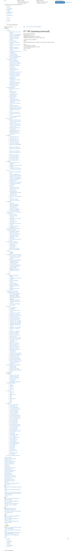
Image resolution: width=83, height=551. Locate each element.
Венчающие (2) (8, 473)
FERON (8, 161)
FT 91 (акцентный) (14, 420)
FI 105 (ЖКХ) (12, 406)
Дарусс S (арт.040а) (14, 342)
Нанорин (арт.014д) (14, 333)
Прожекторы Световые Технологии (14, 66)
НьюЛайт (9, 390)
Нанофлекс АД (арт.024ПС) (15, 354)
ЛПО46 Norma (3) (8, 469)
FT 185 (11, 451)
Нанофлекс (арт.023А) (14, 355)
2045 (11, 397)
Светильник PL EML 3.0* (15, 151)
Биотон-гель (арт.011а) (15, 335)
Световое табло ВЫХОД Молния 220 (15, 304)
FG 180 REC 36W (13, 439)
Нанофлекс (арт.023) (14, 316)
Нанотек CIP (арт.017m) (15, 319)
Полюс (11, 384)
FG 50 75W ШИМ (13, 450)
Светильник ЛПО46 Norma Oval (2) (12, 483)
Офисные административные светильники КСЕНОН (14, 204)
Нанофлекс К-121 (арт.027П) (13, 340)
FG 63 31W (12, 447)
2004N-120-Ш (12, 394)
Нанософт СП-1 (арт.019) (15, 337)
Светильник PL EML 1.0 (15, 143)
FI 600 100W (12, 445)
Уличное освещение (14, 243)
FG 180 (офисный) (14, 452)
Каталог (8, 5)
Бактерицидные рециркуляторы (14, 364)
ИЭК (8, 170)
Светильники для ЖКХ (14, 377)
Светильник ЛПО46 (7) (9, 463)
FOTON (11, 252)
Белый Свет (9, 118)
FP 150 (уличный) (13, 423)
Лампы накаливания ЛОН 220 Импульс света (15, 234)
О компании (9, 8)
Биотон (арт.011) (13, 336)
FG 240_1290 (12, 438)
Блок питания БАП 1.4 (14, 160)
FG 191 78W (12, 436)
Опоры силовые (13, 214)
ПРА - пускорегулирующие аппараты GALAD (15, 57)
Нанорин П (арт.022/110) (15, 318)
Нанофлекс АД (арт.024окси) (13, 351)
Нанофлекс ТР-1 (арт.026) (15, 320)
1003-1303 (12, 392)
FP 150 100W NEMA (14, 407)
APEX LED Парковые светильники (14, 85)
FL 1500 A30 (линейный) (15, 415)
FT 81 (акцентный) (14, 419)
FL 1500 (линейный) (14, 410)
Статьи (8, 7)
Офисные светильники (14, 248)
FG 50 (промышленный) (15, 416)
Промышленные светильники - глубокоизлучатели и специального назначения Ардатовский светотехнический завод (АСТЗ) (15, 100)
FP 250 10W (12, 454)
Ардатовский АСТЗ (11, 87)
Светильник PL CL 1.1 (14, 138)
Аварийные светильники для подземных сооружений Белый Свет (15, 129)
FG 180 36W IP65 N (14, 443)
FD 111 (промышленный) (15, 417)
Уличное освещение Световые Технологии (14, 61)
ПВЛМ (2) (7, 482)
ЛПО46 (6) (7, 465)
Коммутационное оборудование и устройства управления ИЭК (16, 192)
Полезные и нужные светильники (14, 254)
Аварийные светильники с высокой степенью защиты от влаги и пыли (15, 121)
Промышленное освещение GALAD (14, 54)
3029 (11, 402)
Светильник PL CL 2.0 (14, 140)
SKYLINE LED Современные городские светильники (15, 80)
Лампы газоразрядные (14, 249)
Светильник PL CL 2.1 (14, 142)
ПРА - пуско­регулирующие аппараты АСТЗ (15, 116)
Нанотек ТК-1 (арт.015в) (15, 331)
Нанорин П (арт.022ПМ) (15, 358)
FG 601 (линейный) (14, 411)
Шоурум (9, 9)
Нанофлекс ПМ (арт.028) (15, 323)
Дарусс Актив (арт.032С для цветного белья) (15, 347)
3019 (11, 401)
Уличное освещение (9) (10, 462)
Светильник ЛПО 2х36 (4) (10, 467)
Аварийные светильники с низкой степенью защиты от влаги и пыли (15, 125)
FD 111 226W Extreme (14, 437)
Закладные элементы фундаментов (14, 226)
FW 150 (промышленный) (15, 430)
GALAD (8, 30)
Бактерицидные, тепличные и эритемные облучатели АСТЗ (16, 109)
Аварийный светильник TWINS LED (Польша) (15, 269)
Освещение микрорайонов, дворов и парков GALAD (15, 35)
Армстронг (12, 386)
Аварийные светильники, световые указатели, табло (12, 291)
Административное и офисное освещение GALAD (14, 49)
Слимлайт (12, 389)
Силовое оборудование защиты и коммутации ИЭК (15, 175)
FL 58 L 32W (12, 432)
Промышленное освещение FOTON (14, 283)
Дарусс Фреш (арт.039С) (15, 349)
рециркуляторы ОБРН (14, 368)
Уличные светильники (14, 375)
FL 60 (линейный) (13, 429)
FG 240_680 (12, 449)
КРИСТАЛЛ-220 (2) (9, 474)
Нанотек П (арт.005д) (14, 332)
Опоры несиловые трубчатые (14, 216)
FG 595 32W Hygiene (14, 405)
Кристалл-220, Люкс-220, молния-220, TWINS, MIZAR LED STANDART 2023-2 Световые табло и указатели (15, 296)
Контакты (9, 13)
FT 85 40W (12, 433)
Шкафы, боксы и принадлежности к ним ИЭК (16, 181)
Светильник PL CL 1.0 (14, 136)
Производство (10, 12)
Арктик (11, 388)
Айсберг (11, 385)
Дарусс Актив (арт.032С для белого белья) (15, 344)
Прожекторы (12, 244)
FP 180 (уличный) (13, 428)
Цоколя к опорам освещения (13, 455)
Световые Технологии (11, 59)
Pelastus (9, 135)
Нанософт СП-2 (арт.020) (15, 338)
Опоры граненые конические (13, 221)
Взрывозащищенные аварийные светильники (15, 132)
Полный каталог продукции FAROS (33, 26)
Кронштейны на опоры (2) (10, 475)
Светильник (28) (8, 457)
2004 (11, 395)
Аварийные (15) (8, 460)
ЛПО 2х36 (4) (7, 466)
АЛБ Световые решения (12, 241)
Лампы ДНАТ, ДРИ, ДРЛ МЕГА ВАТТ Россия (15, 232)
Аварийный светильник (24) (10, 458)
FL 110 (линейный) (14, 427)
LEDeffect (9, 373)
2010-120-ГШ (12, 398)
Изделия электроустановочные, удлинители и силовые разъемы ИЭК (14, 187)
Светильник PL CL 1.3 (14, 139)
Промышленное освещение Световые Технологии (14, 69)
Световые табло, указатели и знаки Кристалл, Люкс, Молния (15, 257)
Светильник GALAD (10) (10, 461)
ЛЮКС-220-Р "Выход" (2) (10, 480)
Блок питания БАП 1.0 (14, 156)
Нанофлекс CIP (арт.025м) (15, 322)
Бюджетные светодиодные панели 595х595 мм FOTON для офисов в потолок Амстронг (15, 261)
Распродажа (7, 484)
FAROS (8, 403)
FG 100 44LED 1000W (14, 442)
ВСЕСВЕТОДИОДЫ (11, 382)
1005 (11, 393)
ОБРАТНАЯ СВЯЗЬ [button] (60, 2)
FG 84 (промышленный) (15, 424)
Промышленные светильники (13, 246)
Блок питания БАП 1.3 (14, 158)
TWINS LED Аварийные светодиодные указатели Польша (15, 301)
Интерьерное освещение (15, 381)
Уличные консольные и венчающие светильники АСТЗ (15, 113)
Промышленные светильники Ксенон (14, 207)
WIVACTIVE (9, 372)
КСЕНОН (9, 201)
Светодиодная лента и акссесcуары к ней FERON (15, 168)
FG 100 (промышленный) (15, 425)
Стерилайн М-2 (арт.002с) (15, 359)
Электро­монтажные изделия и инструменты (15, 199)
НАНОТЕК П (12, 309)
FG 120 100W (12, 441)
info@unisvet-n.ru (68, 2)
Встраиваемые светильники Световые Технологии (16, 72)
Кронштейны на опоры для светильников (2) (10, 477)
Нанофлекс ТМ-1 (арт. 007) (15, 315)
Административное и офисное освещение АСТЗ (15, 106)
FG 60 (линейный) (14, 414)
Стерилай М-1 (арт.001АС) (15, 353)
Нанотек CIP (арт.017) (14, 357)
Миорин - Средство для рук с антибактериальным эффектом (15, 362)
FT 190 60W (12, 446)
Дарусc (8, 306)
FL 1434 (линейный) (14, 412)
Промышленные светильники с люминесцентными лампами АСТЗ (14, 93)
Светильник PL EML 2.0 (15, 147)
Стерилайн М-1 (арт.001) (15, 313)
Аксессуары (12, 134)
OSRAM (11, 253)
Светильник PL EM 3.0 (14, 154)
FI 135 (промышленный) (15, 408)
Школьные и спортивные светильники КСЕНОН (15, 210)
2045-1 (11, 399)
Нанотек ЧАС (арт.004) (14, 314)
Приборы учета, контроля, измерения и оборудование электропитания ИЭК (16, 178)
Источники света (13, 195)
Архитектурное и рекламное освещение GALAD (14, 42)
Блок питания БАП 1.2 (14, 157)
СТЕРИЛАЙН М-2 (13, 307)
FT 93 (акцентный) (14, 421)
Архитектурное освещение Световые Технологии (15, 63)
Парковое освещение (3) (10, 470)
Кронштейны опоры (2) (9, 479)
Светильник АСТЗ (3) (9, 471)
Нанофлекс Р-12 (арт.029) (15, 327)
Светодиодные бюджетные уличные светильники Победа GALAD (15, 266)
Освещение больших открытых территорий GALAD (14, 38)
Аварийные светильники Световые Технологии (15, 83)
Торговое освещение (14, 376)
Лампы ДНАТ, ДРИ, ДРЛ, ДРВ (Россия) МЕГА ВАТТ (13, 229)
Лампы (8, 250)
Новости (9, 11)
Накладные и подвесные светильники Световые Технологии (15, 76)
